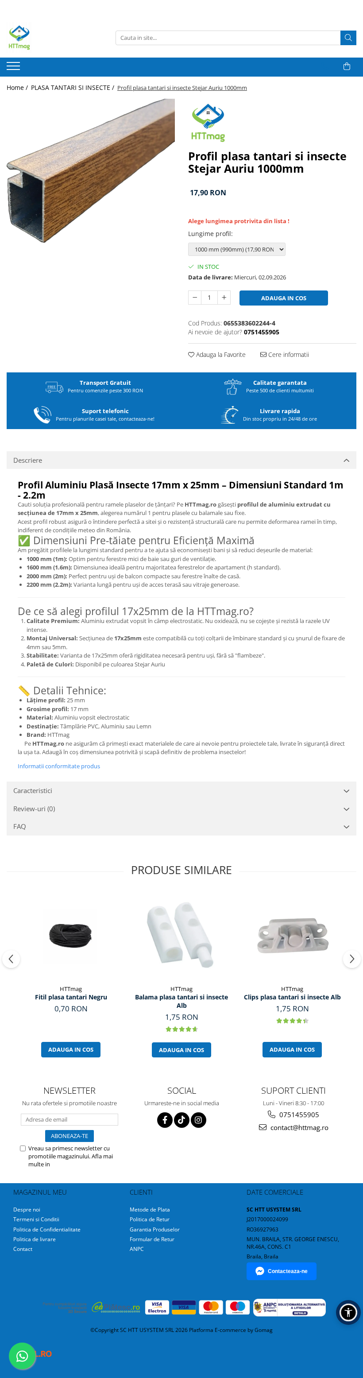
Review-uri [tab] (34, 808)
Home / (18, 87)
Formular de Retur (152, 1239)
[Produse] (14, 68)
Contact (22, 1249)
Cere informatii (287, 354)
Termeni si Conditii (36, 1219)
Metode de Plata (150, 1209)
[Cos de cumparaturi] (346, 66)
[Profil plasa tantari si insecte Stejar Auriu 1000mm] (91, 171)
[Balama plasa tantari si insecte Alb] (181, 936)
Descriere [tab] (27, 460)
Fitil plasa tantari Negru (71, 997)
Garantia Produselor (155, 1229)
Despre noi (26, 1209)
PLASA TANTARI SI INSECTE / (73, 87)
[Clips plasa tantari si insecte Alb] (292, 936)
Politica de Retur (150, 1219)
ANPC (137, 1249)
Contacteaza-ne (288, 1271)
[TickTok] (181, 1120)
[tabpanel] (91, 171)
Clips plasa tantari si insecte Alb (292, 997)
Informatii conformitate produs (59, 766)
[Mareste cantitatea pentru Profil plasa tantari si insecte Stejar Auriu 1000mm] (224, 297)
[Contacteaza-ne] (325, 66)
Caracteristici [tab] (32, 790)
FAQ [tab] (19, 826)
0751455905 (298, 1114)
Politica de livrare (34, 1239)
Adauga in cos (283, 298)
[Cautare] (348, 38)
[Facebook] (165, 1120)
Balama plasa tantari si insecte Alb (181, 1001)
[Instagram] (198, 1120)
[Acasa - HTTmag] (51, 37)
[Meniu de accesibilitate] (348, 1312)
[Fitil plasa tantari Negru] (70, 936)
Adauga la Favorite (220, 354)
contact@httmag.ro (298, 1127)
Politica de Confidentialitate (53, 1168)
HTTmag (71, 989)
